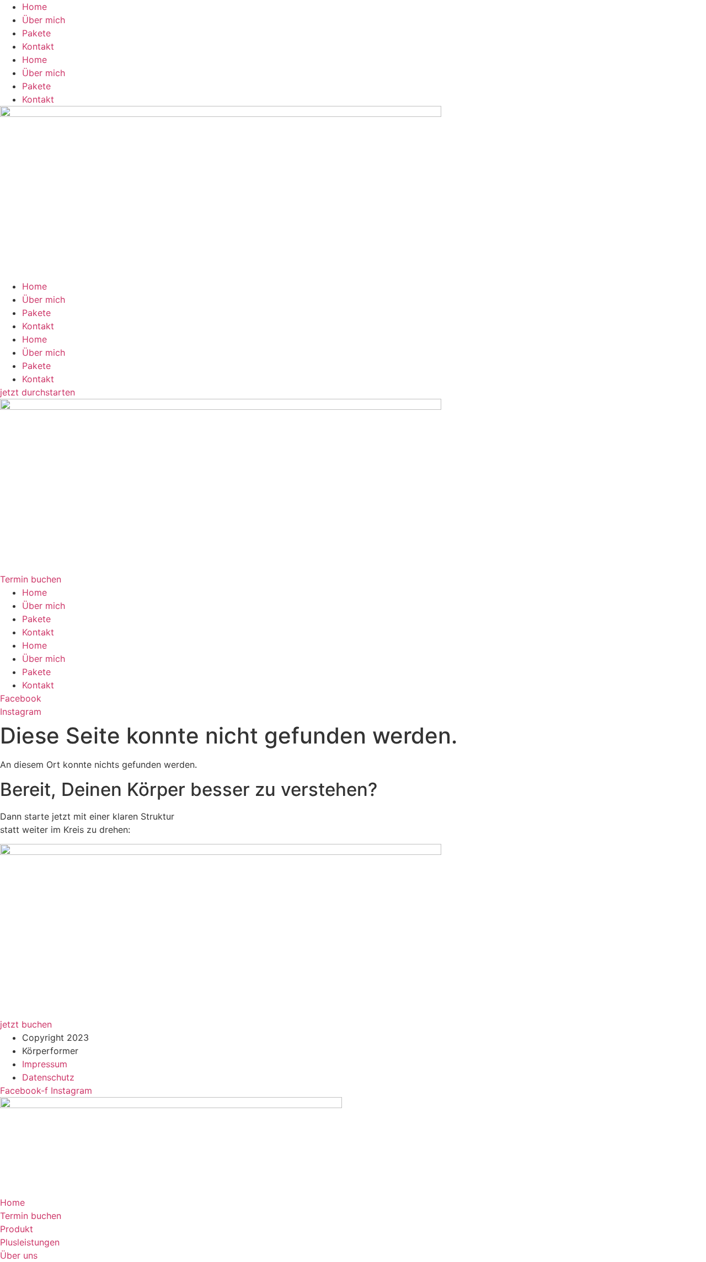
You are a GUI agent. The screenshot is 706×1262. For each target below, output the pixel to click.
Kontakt (38, 46)
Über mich (43, 19)
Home (34, 6)
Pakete (36, 33)
